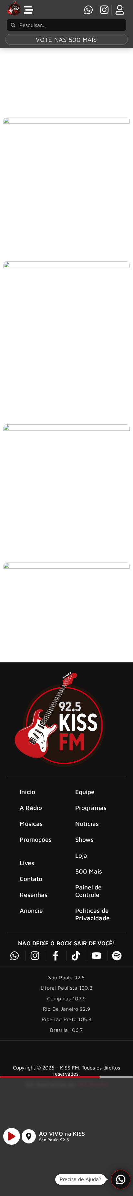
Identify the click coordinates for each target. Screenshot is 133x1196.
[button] (120, 1179)
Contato (31, 878)
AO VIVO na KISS (62, 1133)
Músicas (31, 823)
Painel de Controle (88, 890)
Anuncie (31, 910)
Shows (84, 839)
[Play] (11, 1136)
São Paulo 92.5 (54, 1139)
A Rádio (31, 807)
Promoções (36, 839)
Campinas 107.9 (66, 998)
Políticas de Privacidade (92, 914)
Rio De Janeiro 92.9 (66, 1009)
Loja (81, 855)
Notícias (87, 823)
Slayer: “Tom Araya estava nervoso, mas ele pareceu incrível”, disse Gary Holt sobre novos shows (63, 394)
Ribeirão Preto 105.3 (66, 1019)
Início (28, 791)
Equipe (85, 791)
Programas (91, 807)
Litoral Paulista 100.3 (67, 988)
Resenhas (34, 894)
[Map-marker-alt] (29, 1136)
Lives (27, 862)
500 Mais (88, 871)
